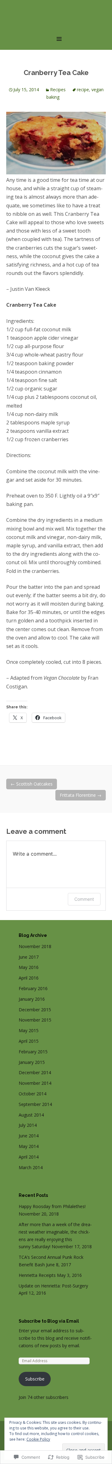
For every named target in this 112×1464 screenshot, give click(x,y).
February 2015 (33, 1052)
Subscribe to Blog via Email (49, 1321)
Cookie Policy (38, 1439)
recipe (83, 89)
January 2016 (32, 999)
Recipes (58, 89)
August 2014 (31, 1115)
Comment (84, 899)
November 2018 (35, 946)
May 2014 (29, 1146)
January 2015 (32, 1062)
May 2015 (29, 1030)
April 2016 (29, 978)
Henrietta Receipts (37, 1275)
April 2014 (29, 1157)
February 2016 (33, 988)
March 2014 (31, 1167)
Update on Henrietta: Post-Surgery (53, 1286)
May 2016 (29, 967)
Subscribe (34, 1379)
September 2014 (35, 1104)
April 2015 (29, 1041)
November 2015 (35, 1020)
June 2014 (29, 1136)
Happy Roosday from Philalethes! (52, 1206)
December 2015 (35, 1010)
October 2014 (32, 1094)
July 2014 (28, 1125)
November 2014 (35, 1083)
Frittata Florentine (80, 795)
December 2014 (35, 1072)
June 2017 (29, 957)
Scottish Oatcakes (32, 784)
